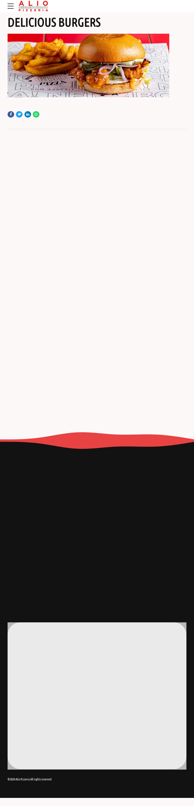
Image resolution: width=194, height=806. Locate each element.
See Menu (24, 734)
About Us (23, 713)
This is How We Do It (31, 720)
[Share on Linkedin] (28, 114)
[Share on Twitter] (19, 114)
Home (21, 706)
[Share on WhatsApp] (36, 114)
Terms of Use (26, 727)
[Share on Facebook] (11, 114)
